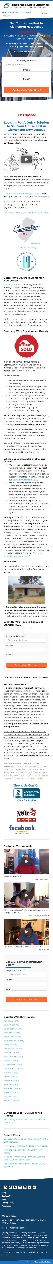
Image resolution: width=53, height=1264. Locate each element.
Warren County (11, 1100)
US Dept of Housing (26, 247)
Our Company (26, 12)
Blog (4, 1193)
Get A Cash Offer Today (10, 12)
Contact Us (6, 1196)
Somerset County (12, 1088)
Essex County (10, 1045)
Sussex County (11, 1092)
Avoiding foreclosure (14, 284)
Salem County (11, 1084)
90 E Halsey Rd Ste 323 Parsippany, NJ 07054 (24, 1220)
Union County (11, 1096)
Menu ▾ (46, 13)
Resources (6, 1206)
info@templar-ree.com (13, 1228)
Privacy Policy (8, 1203)
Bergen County (11, 1025)
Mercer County (11, 1060)
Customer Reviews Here (24, 480)
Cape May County (12, 1037)
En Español (26, 31)
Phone (26, 70)
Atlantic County (11, 1021)
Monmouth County (13, 1068)
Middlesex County (13, 1064)
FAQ (4, 1199)
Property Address (26, 60)
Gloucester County (13, 1048)
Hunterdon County (13, 1056)
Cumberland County (14, 1041)
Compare (6, 16)
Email (26, 79)
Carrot (4, 1255)
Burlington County (13, 1029)
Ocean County (11, 1076)
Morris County (11, 1072)
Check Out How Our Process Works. (23, 193)
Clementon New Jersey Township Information (26, 212)
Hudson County (11, 1052)
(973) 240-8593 (9, 1223)
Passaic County (11, 1080)
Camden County (12, 1033)
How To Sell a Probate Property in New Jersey (26, 1146)
